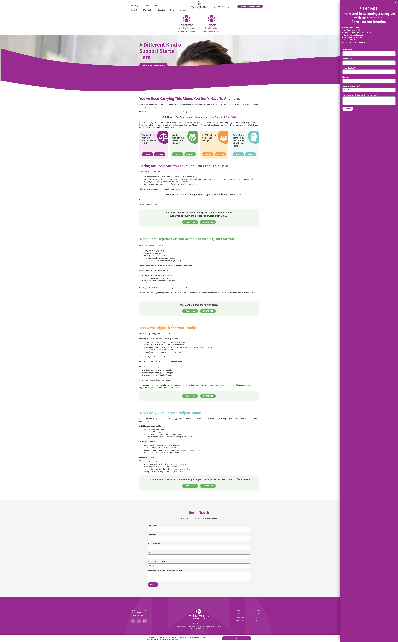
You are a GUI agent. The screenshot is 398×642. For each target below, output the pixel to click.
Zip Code (346, 77)
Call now (149, 154)
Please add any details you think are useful (359, 95)
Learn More (160, 154)
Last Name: (347, 59)
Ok (236, 638)
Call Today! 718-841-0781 (155, 65)
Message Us (190, 222)
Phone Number (348, 68)
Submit (348, 109)
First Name (347, 50)
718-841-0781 (228, 117)
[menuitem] (135, 6)
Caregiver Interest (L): (351, 86)
